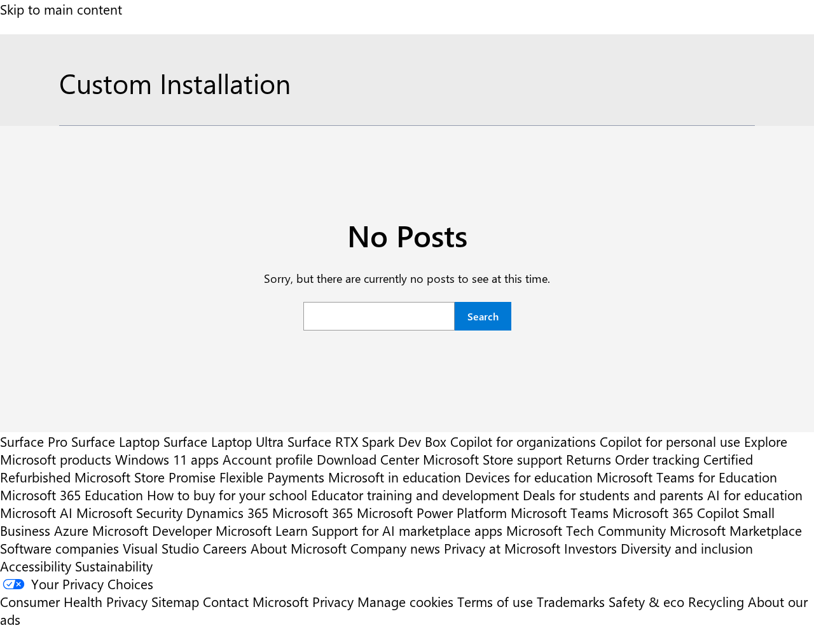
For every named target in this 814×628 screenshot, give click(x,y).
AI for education (755, 494)
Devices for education (529, 477)
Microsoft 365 (312, 512)
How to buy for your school (227, 494)
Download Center (368, 459)
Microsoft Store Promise (145, 477)
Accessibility (35, 566)
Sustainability (114, 566)
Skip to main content (61, 9)
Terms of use (495, 601)
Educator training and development (415, 494)
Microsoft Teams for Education (687, 477)
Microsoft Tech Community (586, 530)
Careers (225, 548)
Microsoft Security (129, 512)
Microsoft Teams (560, 512)
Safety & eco (646, 601)
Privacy (334, 601)
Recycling (716, 601)
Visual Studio (161, 548)
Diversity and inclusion (687, 548)
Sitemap (175, 601)
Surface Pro (33, 441)
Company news (395, 548)
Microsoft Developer (152, 530)
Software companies (59, 548)
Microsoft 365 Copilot (675, 512)
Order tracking (657, 459)
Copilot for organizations (523, 441)
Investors (590, 548)
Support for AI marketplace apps (407, 530)
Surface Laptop (115, 441)
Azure (71, 530)
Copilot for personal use (670, 441)
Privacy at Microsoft (502, 548)
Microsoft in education (394, 477)
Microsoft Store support (492, 459)
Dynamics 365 (227, 512)
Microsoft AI (36, 512)
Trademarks (571, 601)
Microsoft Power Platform (432, 512)
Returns (588, 459)
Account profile (268, 459)
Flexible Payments (271, 477)
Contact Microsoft (255, 601)
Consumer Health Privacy (74, 601)
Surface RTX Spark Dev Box (366, 441)
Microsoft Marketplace (736, 530)
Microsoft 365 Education (71, 494)
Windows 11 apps (167, 459)
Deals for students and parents (613, 494)
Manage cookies (405, 601)
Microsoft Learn (262, 530)
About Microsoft (299, 548)
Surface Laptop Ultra (223, 441)
